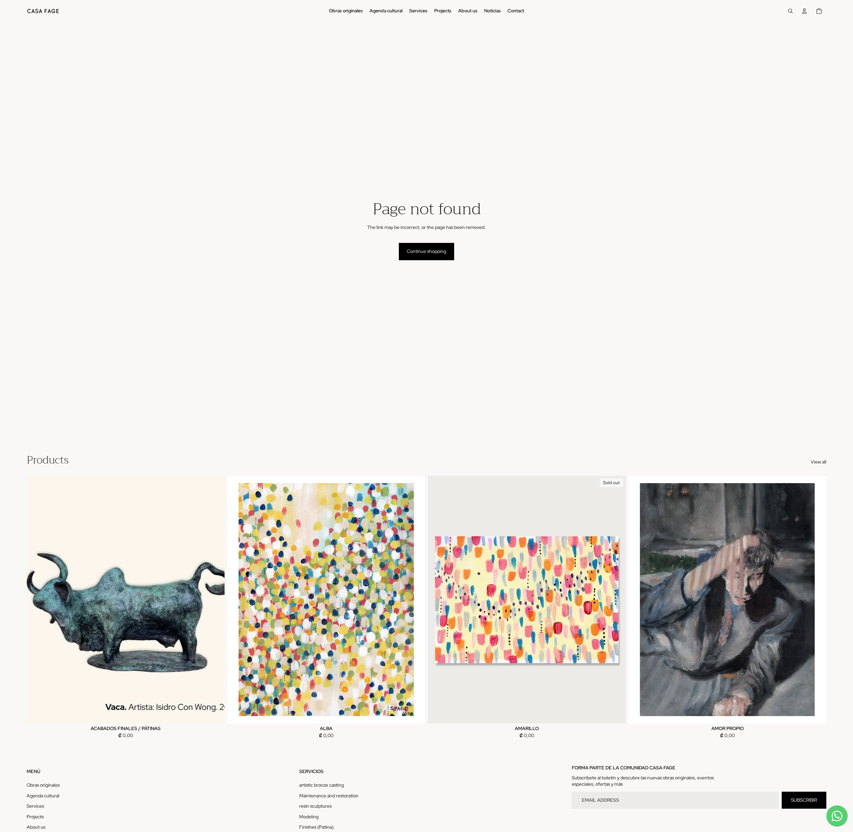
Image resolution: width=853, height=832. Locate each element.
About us (36, 827)
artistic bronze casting (321, 785)
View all (818, 462)
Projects (35, 817)
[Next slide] (215, 599)
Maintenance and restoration (329, 796)
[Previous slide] (37, 599)
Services (35, 806)
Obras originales (43, 785)
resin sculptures (315, 806)
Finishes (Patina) (316, 827)
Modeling (309, 817)
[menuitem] (346, 11)
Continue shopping (426, 251)
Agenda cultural (43, 796)
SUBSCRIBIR (804, 800)
